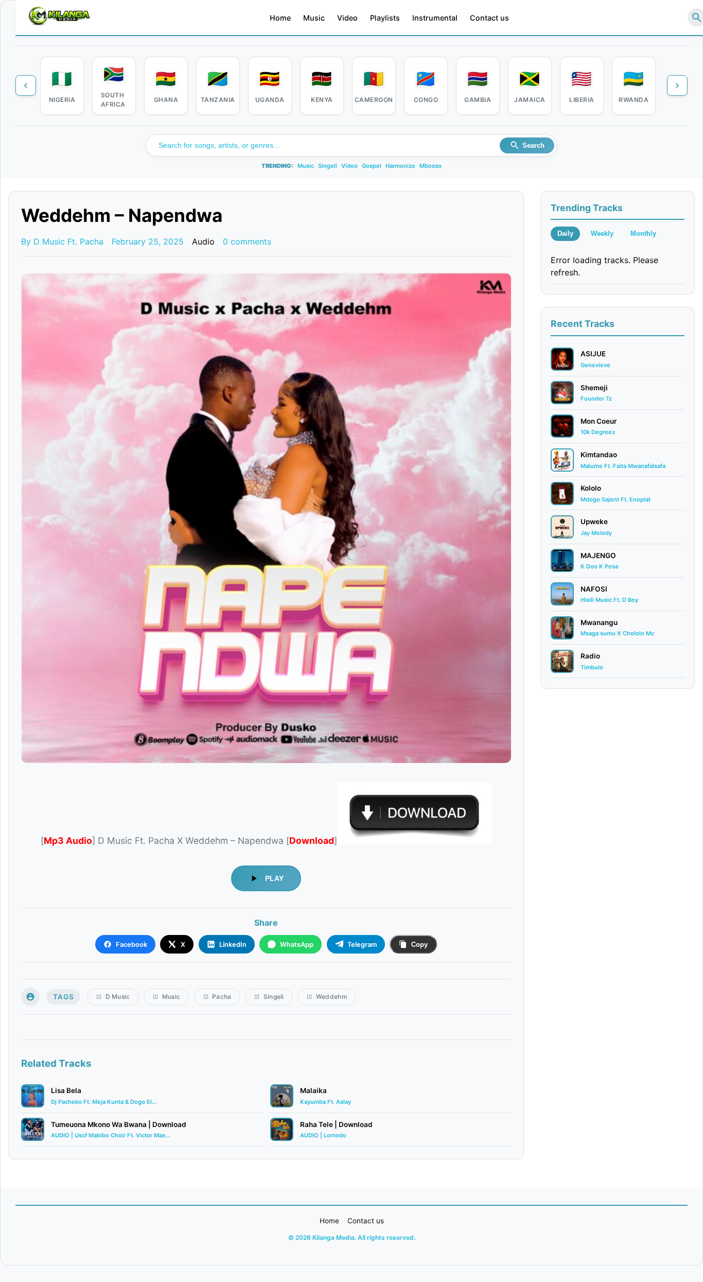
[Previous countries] (25, 85)
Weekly (602, 233)
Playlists (385, 17)
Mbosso (430, 165)
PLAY (274, 878)
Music (314, 17)
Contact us (489, 17)
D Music (118, 996)
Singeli (327, 165)
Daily (565, 233)
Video (347, 17)
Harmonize (400, 165)
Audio (203, 241)
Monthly (643, 233)
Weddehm (331, 996)
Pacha (222, 996)
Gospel (371, 165)
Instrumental (435, 17)
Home (280, 17)
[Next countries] (677, 85)
